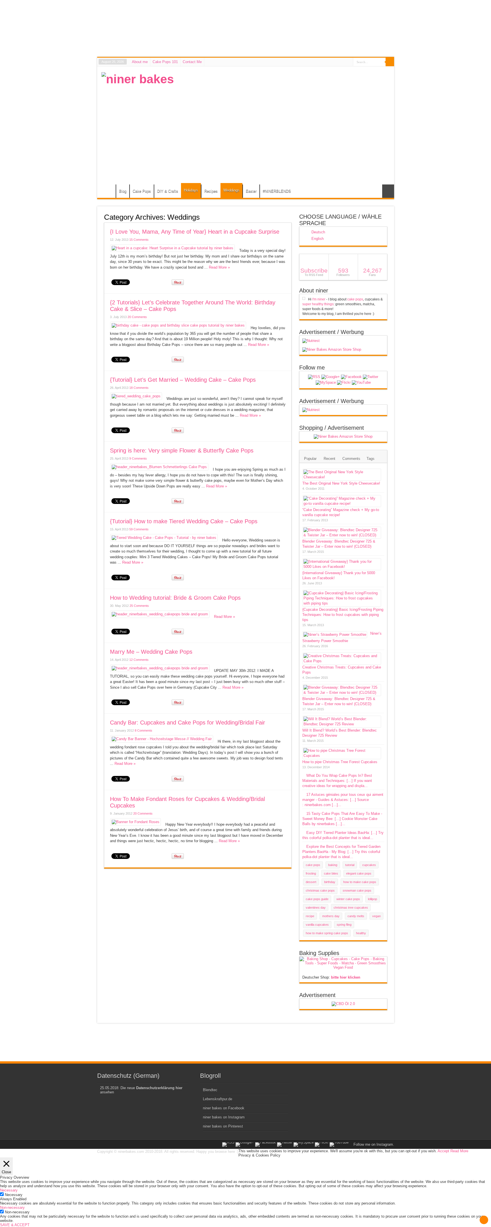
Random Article (388, 191)
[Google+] (330, 377)
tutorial (349, 865)
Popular (310, 458)
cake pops (355, 299)
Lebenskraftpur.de (217, 1099)
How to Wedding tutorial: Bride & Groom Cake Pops (175, 598)
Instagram (384, 1144)
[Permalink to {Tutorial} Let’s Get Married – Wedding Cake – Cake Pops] (136, 396)
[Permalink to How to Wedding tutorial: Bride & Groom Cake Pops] (160, 614)
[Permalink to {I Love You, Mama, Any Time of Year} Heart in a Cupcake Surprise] (172, 248)
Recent (329, 458)
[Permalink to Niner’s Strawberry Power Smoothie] (335, 634)
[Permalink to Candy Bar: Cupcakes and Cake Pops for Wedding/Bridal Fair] (162, 739)
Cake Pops (142, 191)
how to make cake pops (359, 882)
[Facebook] (351, 377)
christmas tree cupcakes (351, 907)
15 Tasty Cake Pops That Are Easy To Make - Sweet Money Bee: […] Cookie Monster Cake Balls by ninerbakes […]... (342, 818)
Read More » (219, 267)
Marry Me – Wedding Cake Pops (151, 652)
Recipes (211, 191)
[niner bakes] (137, 79)
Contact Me (192, 62)
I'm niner (318, 299)
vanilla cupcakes (317, 924)
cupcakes (369, 865)
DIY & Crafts (167, 191)
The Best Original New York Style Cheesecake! (341, 483)
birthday (329, 882)
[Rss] (314, 377)
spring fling (344, 924)
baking (332, 865)
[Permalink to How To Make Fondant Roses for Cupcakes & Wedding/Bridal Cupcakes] (136, 822)
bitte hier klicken (345, 977)
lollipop (372, 899)
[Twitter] (370, 377)
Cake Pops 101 (165, 62)
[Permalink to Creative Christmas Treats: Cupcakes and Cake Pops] (342, 661)
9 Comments (138, 458)
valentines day (316, 907)
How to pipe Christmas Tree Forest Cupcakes (339, 762)
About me (140, 62)
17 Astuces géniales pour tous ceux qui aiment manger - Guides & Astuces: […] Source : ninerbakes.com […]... (342, 799)
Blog (122, 191)
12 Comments (139, 659)
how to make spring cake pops (327, 933)
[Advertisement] (286, 112)
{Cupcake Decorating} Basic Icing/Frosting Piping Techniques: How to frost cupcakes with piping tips (342, 614)
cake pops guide (317, 899)
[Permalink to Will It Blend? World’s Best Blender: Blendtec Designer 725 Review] (342, 724)
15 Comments (139, 239)
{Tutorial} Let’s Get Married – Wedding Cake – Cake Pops (183, 380)
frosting (311, 873)
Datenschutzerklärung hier (159, 1088)
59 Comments (139, 529)
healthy (361, 933)
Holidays (191, 190)
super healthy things (318, 304)
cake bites (331, 873)
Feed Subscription (289, 217)
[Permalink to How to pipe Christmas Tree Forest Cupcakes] (342, 755)
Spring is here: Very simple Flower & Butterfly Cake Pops (181, 450)
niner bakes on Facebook (223, 1108)
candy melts (356, 916)
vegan (376, 916)
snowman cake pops (357, 890)
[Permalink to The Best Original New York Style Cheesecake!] (342, 477)
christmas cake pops (320, 890)
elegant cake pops (358, 873)
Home (108, 191)
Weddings (231, 190)
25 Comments (139, 605)
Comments (351, 458)
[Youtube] (361, 382)
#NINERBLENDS (277, 191)
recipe (310, 916)
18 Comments (139, 387)
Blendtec (210, 1090)
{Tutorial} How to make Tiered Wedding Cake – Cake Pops (183, 521)
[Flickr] (344, 382)
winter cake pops (348, 899)
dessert (311, 882)
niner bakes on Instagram (224, 1117)
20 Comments (137, 317)
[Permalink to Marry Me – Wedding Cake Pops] (160, 668)
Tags (371, 458)
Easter (251, 191)
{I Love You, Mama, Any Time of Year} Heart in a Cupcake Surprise (194, 232)
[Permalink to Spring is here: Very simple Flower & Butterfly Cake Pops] (159, 467)
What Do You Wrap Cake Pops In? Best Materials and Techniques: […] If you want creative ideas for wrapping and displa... (337, 780)
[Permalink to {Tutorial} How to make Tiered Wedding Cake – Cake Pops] (164, 537)
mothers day (331, 916)
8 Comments (143, 730)
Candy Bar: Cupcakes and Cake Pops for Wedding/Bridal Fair (187, 722)
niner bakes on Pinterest (223, 1126)
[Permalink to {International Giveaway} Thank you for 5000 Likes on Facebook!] (342, 566)
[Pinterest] (326, 382)
